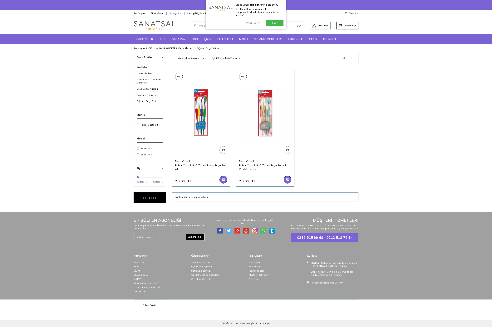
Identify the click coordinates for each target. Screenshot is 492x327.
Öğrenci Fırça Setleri (148, 101)
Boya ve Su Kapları (147, 88)
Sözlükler (142, 67)
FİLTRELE (150, 198)
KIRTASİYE (330, 39)
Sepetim (253, 279)
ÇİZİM (208, 39)
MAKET (243, 39)
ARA (298, 25)
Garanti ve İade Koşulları (205, 274)
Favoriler (353, 13)
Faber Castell (149, 124)
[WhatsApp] (263, 231)
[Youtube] (246, 231)
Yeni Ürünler (255, 266)
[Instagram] (255, 231)
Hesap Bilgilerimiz (197, 13)
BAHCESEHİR (144, 39)
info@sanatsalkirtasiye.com (327, 282)
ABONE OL (195, 237)
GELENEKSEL (225, 39)
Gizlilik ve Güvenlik (201, 279)
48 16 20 (146, 148)
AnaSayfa (139, 13)
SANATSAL (179, 39)
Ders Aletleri (185, 48)
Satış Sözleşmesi (201, 270)
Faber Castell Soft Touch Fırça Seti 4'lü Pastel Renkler (263, 167)
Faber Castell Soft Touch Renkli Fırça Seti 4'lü (200, 167)
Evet (275, 23)
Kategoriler (175, 13)
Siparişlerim (157, 13)
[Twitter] (229, 231)
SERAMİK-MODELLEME (268, 39)
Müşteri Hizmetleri (259, 274)
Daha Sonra (252, 23)
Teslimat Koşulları (201, 262)
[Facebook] (220, 231)
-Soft (225, 323)
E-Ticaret (234, 323)
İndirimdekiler (256, 270)
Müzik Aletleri (144, 73)
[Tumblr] (272, 231)
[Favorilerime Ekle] (223, 150)
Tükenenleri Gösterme (228, 58)
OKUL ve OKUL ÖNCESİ (302, 39)
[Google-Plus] (237, 231)
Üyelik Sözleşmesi (201, 266)
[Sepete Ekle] (223, 180)
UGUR (162, 39)
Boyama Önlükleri (146, 94)
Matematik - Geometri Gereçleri (149, 81)
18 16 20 (146, 154)
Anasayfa (139, 48)
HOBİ (195, 39)
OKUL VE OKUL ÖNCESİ (147, 287)
